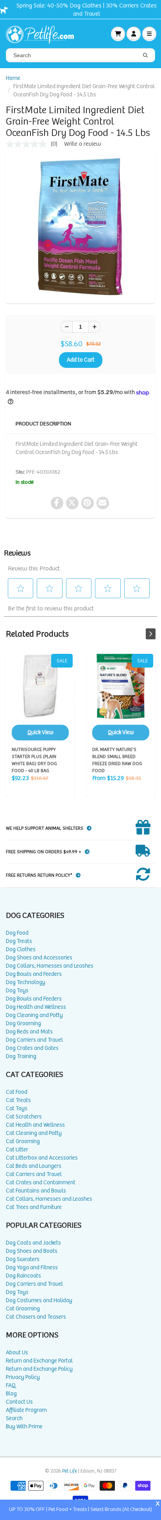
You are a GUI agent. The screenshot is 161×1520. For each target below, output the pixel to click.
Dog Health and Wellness (36, 1007)
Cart (118, 34)
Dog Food (17, 933)
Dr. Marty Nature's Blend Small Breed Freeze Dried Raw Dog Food (120, 697)
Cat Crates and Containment (40, 1182)
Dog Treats (19, 941)
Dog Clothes (21, 949)
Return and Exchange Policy (39, 1369)
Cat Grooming (23, 1141)
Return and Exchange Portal (39, 1360)
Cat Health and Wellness (35, 1125)
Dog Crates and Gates (32, 1048)
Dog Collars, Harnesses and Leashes (49, 966)
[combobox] (80, 55)
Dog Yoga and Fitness (32, 1267)
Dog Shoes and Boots (31, 1251)
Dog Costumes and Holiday (39, 1300)
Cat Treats (18, 1100)
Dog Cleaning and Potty (34, 1015)
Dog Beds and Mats (29, 1031)
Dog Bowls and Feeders (34, 974)
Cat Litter (17, 1149)
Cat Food (16, 1092)
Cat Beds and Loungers (33, 1166)
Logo (43, 33)
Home (13, 78)
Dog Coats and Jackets (33, 1243)
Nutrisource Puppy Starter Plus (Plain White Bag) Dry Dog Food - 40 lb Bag (40, 697)
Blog (11, 1393)
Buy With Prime (24, 1426)
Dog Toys (17, 990)
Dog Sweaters (22, 1259)
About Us (17, 1352)
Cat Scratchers (24, 1116)
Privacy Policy (23, 1377)
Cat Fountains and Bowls (36, 1190)
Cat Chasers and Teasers (36, 1317)
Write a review (82, 144)
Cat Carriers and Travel (34, 1174)
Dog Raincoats (23, 1275)
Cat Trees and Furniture (34, 1207)
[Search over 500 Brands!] (145, 55)
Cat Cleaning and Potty (34, 1133)
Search (14, 1418)
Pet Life (69, 1471)
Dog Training (21, 1056)
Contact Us (19, 1402)
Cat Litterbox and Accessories (42, 1157)
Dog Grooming (23, 1023)
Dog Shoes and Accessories (39, 957)
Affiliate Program (26, 1410)
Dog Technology (25, 982)
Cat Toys (16, 1108)
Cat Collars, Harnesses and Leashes (49, 1199)
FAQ (11, 1385)
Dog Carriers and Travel (34, 1040)
